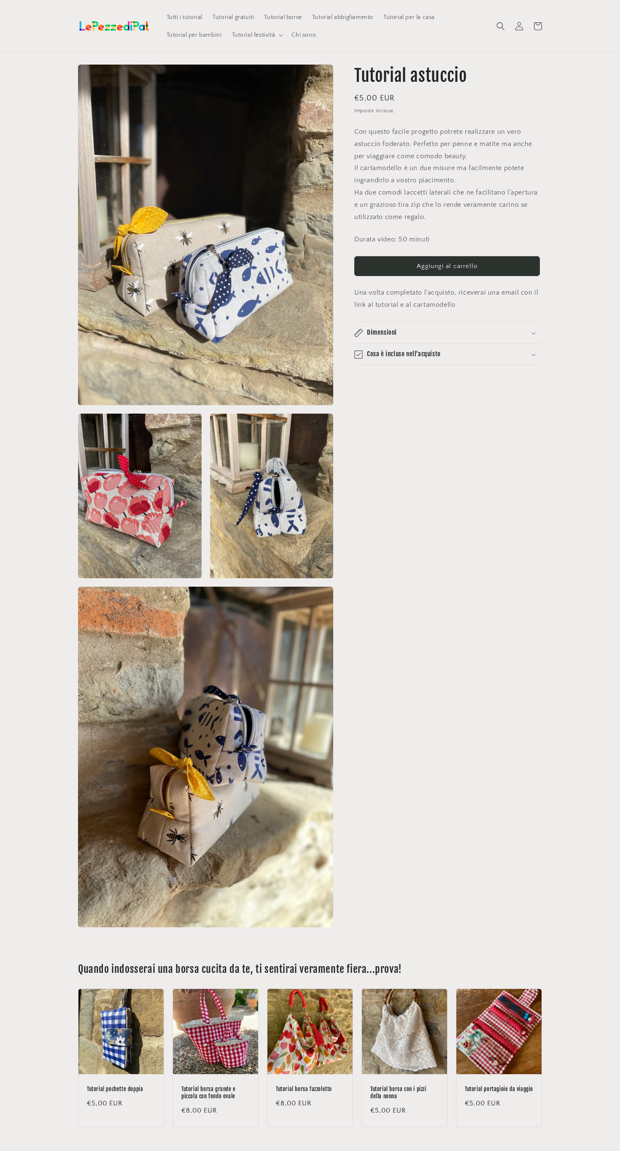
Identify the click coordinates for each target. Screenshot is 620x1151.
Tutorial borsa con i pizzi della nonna (398, 1093)
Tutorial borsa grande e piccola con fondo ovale (208, 1093)
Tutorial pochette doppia (115, 1089)
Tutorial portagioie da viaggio (499, 1089)
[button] (257, 35)
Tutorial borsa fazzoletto (304, 1089)
